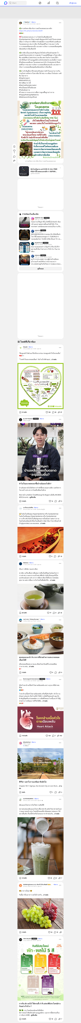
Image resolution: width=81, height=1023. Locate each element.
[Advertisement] (40, 12)
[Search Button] (10, 2)
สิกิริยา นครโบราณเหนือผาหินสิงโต (33, 782)
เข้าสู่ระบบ (72, 3)
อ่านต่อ (54, 359)
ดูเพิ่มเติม (33, 497)
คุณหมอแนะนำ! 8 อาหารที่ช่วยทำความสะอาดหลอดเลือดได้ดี (39, 658)
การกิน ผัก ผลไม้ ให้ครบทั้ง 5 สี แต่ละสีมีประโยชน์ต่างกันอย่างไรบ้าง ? (40, 1004)
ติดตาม (34, 22)
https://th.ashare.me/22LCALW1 (31, 31)
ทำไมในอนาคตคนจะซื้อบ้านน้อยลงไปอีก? (35, 483)
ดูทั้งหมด (41, 269)
